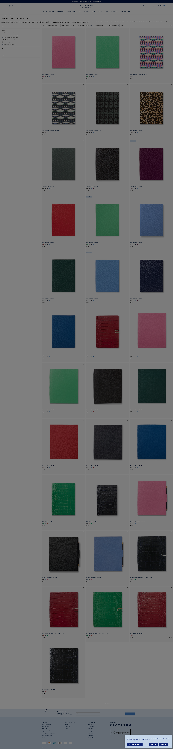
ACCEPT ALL (163, 744)
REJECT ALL (153, 744)
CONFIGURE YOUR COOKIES (134, 744)
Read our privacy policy (131, 740)
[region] (148, 741)
